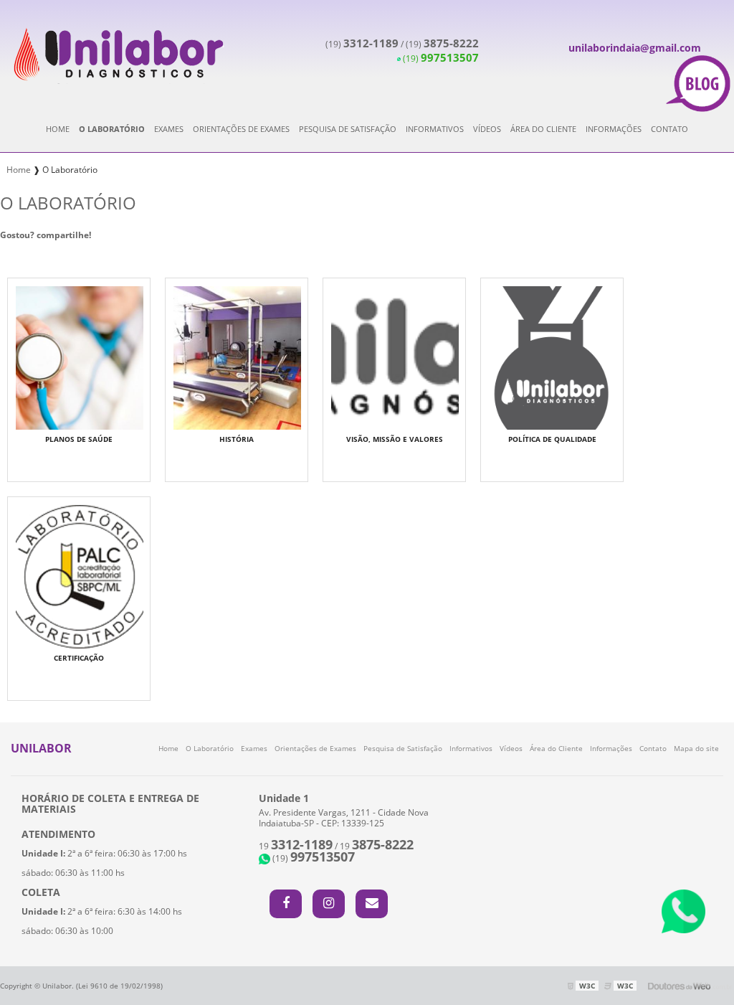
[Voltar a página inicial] (117, 53)
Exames (169, 128)
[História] (237, 356)
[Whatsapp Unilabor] (683, 911)
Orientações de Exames (241, 128)
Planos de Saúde (79, 439)
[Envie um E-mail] (372, 904)
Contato (669, 128)
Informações (614, 128)
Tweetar (19, 256)
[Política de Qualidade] (552, 356)
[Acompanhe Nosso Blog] (698, 84)
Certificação (79, 658)
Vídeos (487, 128)
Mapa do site (696, 748)
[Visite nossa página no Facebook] (286, 904)
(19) (362, 44)
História (236, 439)
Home (58, 128)
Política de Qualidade (552, 439)
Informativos (435, 128)
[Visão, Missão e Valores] (394, 356)
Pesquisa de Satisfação (347, 128)
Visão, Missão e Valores (394, 439)
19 (296, 846)
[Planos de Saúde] (79, 356)
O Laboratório (112, 128)
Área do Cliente (543, 128)
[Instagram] (329, 904)
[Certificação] (79, 575)
